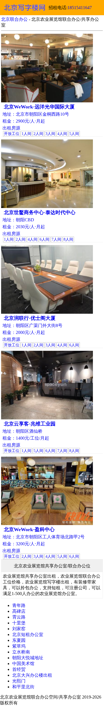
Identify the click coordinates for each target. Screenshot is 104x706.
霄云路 (19, 617)
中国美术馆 (23, 663)
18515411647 (79, 7)
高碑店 (19, 611)
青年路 (19, 605)
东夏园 (19, 640)
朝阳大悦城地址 (27, 657)
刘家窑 (19, 628)
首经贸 (19, 669)
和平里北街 (23, 686)
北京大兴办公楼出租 (32, 675)
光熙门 (19, 681)
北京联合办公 (14, 19)
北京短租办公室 (27, 634)
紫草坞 (19, 646)
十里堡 (19, 623)
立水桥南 (21, 652)
